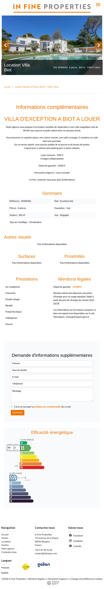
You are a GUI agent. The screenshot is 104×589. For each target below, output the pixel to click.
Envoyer (18, 413)
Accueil (7, 87)
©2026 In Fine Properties (14, 579)
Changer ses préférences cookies (86, 579)
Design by (55, 583)
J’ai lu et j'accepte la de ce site (42, 407)
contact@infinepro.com (46, 553)
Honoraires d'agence (58, 579)
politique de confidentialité (47, 407)
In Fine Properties (43, 534)
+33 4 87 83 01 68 (43, 550)
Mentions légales (36, 579)
